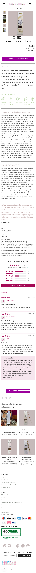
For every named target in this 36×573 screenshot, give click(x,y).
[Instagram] (18, 545)
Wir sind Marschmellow (8, 495)
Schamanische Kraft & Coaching (11, 485)
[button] (10, 271)
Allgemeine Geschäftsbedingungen (11, 502)
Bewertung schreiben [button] (18, 285)
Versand (3, 510)
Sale (2, 477)
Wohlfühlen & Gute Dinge (8, 482)
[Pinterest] (28, 546)
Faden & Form (5, 487)
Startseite (5, 8)
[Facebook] (23, 545)
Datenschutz (5, 512)
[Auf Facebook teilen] (2, 398)
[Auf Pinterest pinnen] (10, 398)
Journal (3, 490)
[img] (5, 297)
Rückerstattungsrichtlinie (8, 505)
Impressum (4, 500)
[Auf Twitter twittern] (6, 398)
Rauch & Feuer (5, 480)
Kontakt (3, 497)
